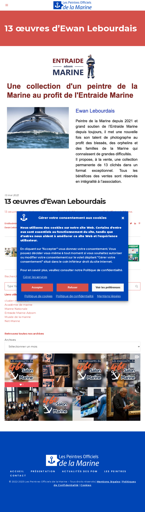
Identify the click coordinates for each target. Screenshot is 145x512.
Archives (10, 339)
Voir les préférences (108, 287)
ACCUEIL (17, 471)
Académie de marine (18, 304)
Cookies (85, 485)
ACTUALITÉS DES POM (80, 471)
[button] (123, 218)
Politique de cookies (38, 296)
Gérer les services (35, 277)
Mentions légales (109, 296)
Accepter (37, 287)
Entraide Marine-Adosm (20, 313)
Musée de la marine (18, 317)
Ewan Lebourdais (14, 227)
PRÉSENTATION (43, 471)
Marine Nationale (16, 308)
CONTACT (18, 475)
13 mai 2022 (12, 195)
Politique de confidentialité (75, 296)
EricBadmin (11, 223)
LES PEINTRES (115, 471)
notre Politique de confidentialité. (99, 270)
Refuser (72, 287)
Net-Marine (12, 321)
